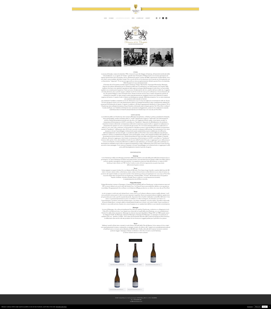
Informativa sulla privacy (61, 306)
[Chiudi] (269, 307)
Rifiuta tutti (257, 306)
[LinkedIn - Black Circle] (163, 18)
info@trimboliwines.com (136, 301)
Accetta (264, 306)
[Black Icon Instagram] (156, 18)
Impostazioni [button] (250, 306)
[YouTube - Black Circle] (166, 18)
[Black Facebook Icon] (160, 18)
